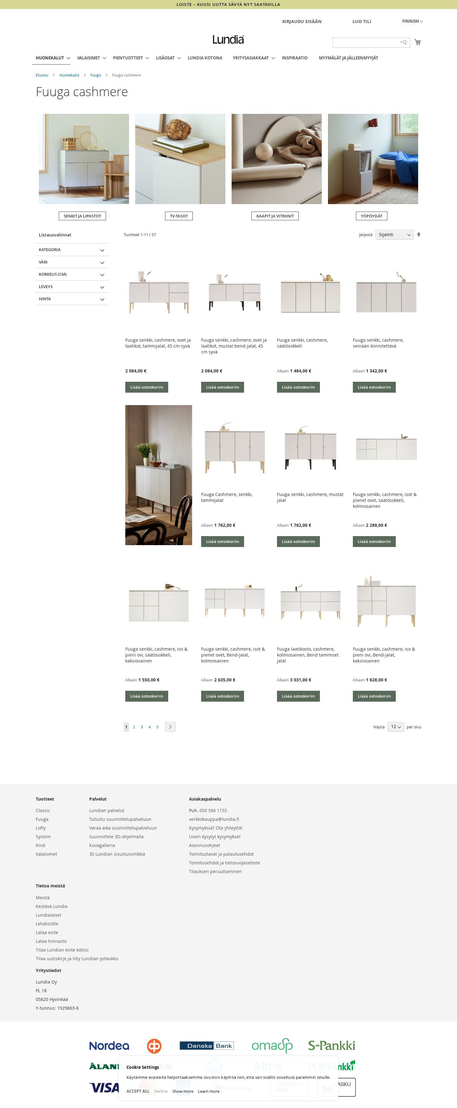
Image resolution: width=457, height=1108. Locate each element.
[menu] (228, 58)
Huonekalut (69, 74)
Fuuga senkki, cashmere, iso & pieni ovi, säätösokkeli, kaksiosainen (156, 655)
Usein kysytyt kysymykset (215, 836)
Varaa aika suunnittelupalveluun (123, 828)
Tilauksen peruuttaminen (215, 871)
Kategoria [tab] (50, 249)
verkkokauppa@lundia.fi (214, 819)
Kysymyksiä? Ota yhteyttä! (215, 828)
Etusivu (42, 74)
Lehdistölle (47, 924)
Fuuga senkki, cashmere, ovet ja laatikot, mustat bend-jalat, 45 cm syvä (234, 346)
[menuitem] (51, 58)
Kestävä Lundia (51, 906)
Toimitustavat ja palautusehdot (221, 854)
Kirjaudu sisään (301, 21)
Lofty (41, 828)
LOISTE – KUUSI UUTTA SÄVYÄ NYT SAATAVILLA (228, 4)
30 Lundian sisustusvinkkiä (117, 854)
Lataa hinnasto (51, 941)
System (43, 836)
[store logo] (228, 39)
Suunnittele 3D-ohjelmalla (116, 836)
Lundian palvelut (106, 810)
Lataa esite (47, 932)
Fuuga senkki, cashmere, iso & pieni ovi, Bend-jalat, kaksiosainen (384, 655)
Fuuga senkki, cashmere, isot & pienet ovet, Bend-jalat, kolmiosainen (233, 655)
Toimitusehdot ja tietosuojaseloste (224, 863)
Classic (43, 810)
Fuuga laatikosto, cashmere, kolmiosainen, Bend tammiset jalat (308, 655)
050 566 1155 (213, 810)
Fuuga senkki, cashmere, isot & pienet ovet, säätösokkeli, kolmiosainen (385, 500)
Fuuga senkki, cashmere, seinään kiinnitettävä (378, 343)
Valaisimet (46, 854)
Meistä (43, 897)
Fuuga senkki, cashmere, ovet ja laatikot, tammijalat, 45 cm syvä (158, 343)
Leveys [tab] (46, 286)
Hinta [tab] (45, 299)
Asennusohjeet (204, 845)
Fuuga (96, 74)
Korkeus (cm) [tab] (53, 274)
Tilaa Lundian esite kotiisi (62, 950)
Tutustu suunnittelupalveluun (120, 819)
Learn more (208, 1091)
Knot (40, 845)
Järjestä (365, 234)
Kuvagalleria (102, 845)
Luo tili (362, 21)
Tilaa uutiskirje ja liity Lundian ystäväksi (77, 958)
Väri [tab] (43, 262)
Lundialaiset (48, 915)
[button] (412, 21)
